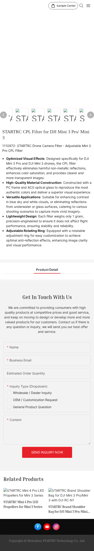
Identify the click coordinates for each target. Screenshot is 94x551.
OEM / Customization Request (35, 400)
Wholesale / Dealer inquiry (32, 393)
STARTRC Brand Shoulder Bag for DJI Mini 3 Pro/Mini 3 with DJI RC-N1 (69, 509)
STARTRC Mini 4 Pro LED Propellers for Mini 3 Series (22, 504)
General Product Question (32, 407)
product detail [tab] (47, 269)
